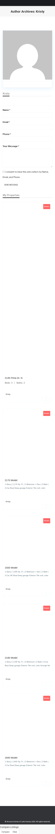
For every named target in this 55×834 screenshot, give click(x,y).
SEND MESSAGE (11, 185)
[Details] (44, 399)
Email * (6, 122)
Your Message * (11, 146)
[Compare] (48, 399)
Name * (6, 110)
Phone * (7, 134)
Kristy (40, 11)
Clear (15, 832)
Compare (5, 832)
